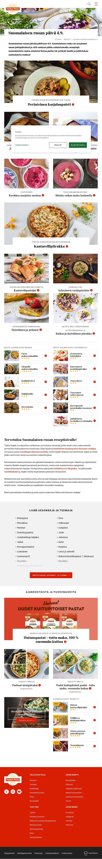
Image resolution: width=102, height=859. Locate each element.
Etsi (89, 4)
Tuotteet (33, 784)
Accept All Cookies (78, 145)
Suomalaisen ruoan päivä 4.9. (36, 33)
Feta (60, 518)
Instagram (13, 791)
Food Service (93, 853)
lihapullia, (73, 468)
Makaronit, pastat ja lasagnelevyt (43, 821)
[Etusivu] (13, 8)
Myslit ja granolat (36, 829)
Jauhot (32, 812)
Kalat (61, 542)
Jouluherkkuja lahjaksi (28, 537)
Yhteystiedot (9, 853)
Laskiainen (22, 551)
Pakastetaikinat (36, 837)
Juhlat (20, 542)
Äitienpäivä (22, 518)
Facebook (6, 791)
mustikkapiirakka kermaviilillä (34, 451)
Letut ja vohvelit (66, 551)
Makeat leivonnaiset (74, 792)
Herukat (21, 527)
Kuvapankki (34, 801)
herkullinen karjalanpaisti (66, 448)
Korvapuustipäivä (25, 547)
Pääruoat (69, 784)
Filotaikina (22, 523)
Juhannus (63, 537)
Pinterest (69, 825)
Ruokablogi (34, 788)
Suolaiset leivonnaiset (74, 797)
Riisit (32, 833)
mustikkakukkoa (12, 471)
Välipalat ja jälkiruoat (74, 788)
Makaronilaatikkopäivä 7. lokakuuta (76, 556)
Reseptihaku (71, 780)
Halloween (63, 523)
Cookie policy (66, 853)
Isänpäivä (63, 527)
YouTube (19, 791)
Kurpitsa (62, 547)
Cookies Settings (21, 145)
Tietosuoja (38, 853)
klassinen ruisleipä (87, 448)
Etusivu (58, 39)
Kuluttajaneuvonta (37, 792)
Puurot (68, 801)
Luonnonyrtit (23, 556)
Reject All (58, 145)
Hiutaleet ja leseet (37, 816)
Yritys (32, 797)
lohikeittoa (59, 468)
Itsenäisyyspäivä (25, 532)
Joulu (61, 532)
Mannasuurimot (36, 825)
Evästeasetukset (52, 853)
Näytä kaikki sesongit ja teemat (50, 575)
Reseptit (67, 39)
